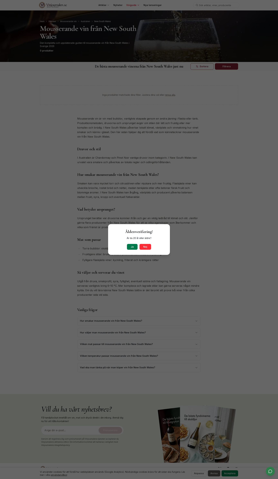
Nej (145, 246)
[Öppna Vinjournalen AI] (270, 471)
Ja (132, 246)
